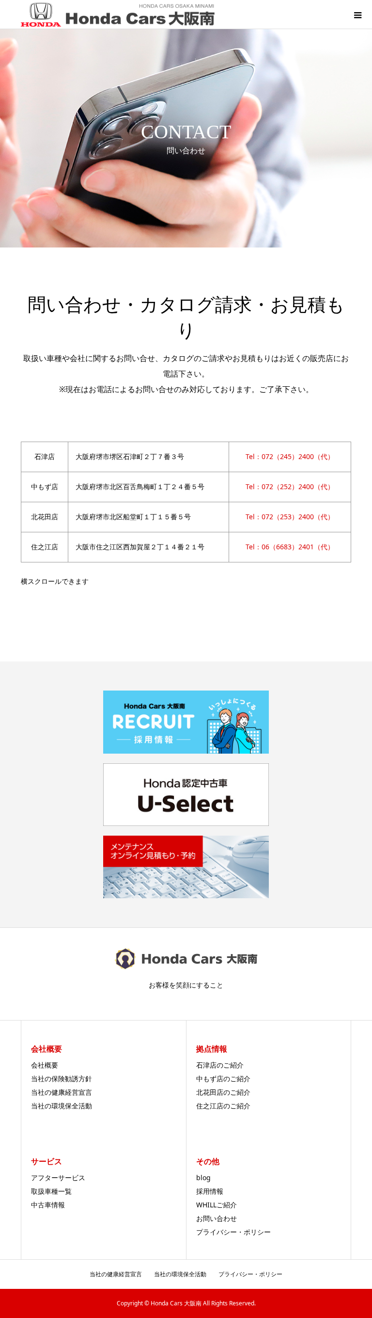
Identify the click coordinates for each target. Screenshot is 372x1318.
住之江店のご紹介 (223, 1105)
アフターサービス (58, 1177)
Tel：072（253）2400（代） (290, 516)
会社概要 (44, 1065)
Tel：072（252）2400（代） (290, 486)
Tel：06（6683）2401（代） (290, 546)
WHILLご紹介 (216, 1204)
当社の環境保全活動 (61, 1105)
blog (203, 1177)
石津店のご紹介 (220, 1065)
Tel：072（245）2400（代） (290, 456)
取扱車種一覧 (51, 1191)
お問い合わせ (216, 1218)
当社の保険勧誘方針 (61, 1078)
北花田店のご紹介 (223, 1092)
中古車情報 (48, 1204)
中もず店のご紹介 (223, 1078)
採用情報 (209, 1191)
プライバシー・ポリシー (233, 1231)
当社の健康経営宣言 (61, 1092)
